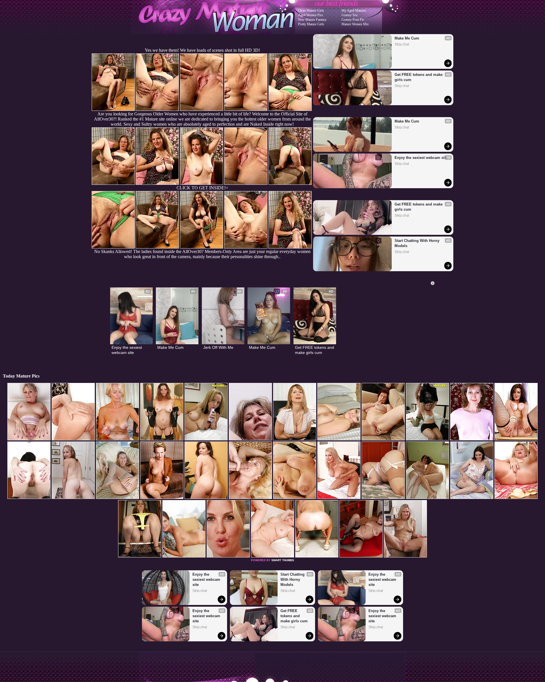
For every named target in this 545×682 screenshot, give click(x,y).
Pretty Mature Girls (311, 24)
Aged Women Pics (310, 15)
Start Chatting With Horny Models (418, 243)
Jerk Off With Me (218, 347)
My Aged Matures (353, 11)
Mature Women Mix (355, 24)
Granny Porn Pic (352, 20)
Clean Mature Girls (311, 11)
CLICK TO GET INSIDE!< (202, 187)
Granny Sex (349, 15)
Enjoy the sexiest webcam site (421, 158)
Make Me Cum (407, 38)
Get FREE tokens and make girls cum (419, 77)
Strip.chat (402, 44)
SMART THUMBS (282, 560)
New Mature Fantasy (312, 20)
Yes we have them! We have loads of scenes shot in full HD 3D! (202, 50)
